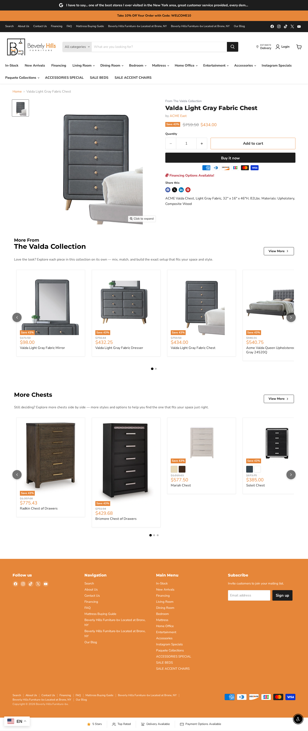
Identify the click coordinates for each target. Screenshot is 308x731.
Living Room (82, 65)
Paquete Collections (21, 77)
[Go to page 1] (152, 369)
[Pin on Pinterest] (187, 189)
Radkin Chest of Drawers (39, 508)
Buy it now (230, 158)
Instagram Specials (277, 65)
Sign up (282, 595)
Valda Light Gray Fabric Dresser (119, 348)
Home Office (185, 65)
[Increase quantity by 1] (202, 143)
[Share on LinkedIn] (181, 189)
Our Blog (239, 26)
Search (9, 26)
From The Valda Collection (183, 101)
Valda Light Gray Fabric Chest (193, 348)
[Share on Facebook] (167, 189)
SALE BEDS (99, 77)
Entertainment (214, 65)
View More (277, 251)
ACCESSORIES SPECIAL (64, 77)
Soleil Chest (255, 485)
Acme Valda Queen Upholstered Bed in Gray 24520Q (275, 350)
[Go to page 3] (158, 535)
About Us (23, 26)
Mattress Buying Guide (90, 26)
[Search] (232, 47)
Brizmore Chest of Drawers (116, 518)
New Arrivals (35, 65)
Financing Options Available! (191, 175)
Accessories (244, 65)
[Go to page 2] (156, 369)
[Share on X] (174, 189)
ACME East (178, 116)
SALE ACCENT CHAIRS (133, 77)
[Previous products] (17, 317)
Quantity (171, 134)
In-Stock (11, 65)
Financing (56, 26)
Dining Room (110, 65)
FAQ (69, 26)
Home (17, 91)
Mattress (159, 65)
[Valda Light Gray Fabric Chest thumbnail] (20, 108)
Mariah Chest (181, 485)
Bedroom (136, 65)
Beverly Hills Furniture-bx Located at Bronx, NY (137, 26)
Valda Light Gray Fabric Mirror (42, 348)
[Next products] (291, 317)
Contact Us (40, 26)
